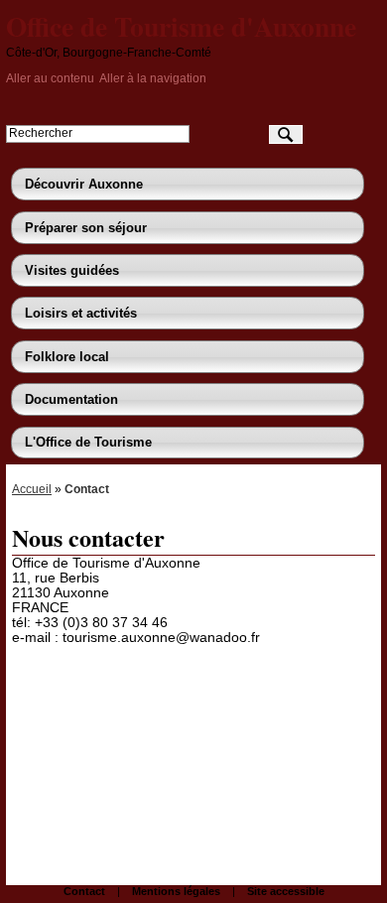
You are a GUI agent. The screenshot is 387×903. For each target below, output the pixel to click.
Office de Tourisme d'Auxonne (181, 26)
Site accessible (285, 891)
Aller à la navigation (152, 78)
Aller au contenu (50, 78)
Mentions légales (176, 891)
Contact (84, 891)
